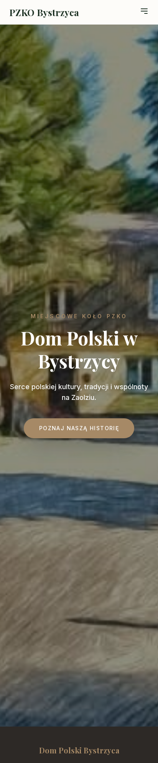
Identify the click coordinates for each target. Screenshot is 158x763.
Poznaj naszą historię (79, 428)
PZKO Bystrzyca (44, 12)
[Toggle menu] (144, 11)
